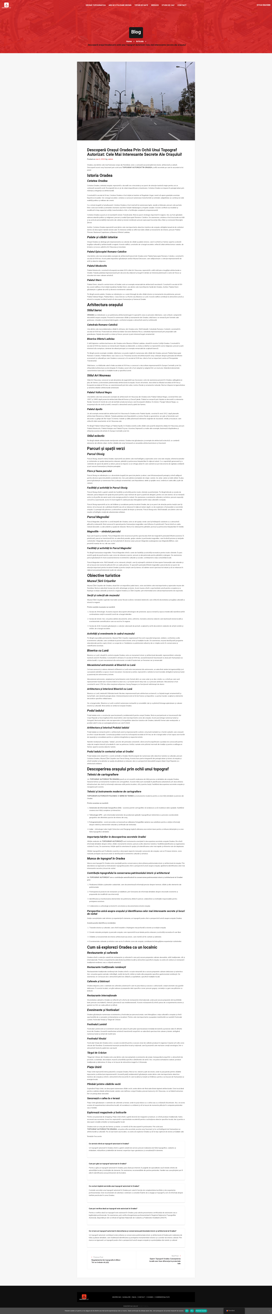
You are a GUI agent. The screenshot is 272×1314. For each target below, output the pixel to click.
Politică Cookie (201, 1311)
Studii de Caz (168, 5)
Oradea (90, 315)
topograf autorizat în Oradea (105, 779)
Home (129, 41)
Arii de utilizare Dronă (120, 5)
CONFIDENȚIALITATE (162, 1297)
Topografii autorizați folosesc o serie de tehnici (110, 796)
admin (110, 159)
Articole (140, 41)
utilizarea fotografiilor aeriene (139, 822)
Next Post (175, 1256)
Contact (181, 5)
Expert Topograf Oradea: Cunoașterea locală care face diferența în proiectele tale (165, 1261)
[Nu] (269, 1311)
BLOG (134, 1297)
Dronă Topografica (96, 5)
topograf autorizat (100, 877)
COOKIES (150, 1297)
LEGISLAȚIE (127, 1297)
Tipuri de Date (141, 5)
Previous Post (98, 1257)
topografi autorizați (112, 841)
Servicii (155, 5)
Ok (187, 1311)
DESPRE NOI (116, 1297)
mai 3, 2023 (100, 159)
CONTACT (141, 1297)
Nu (192, 1311)
